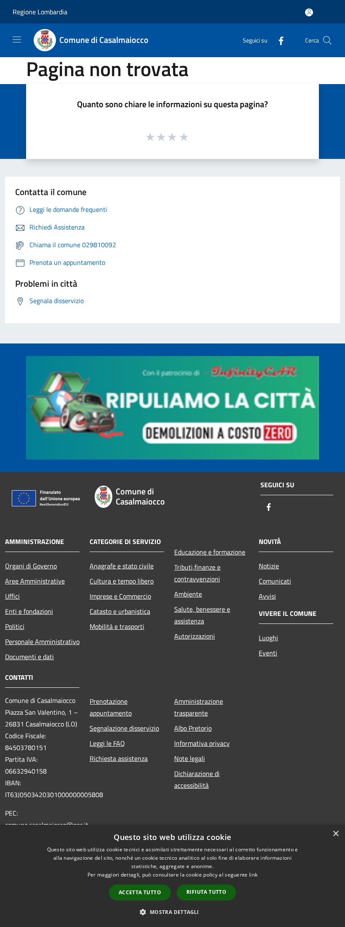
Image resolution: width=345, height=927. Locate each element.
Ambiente (188, 594)
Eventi (268, 653)
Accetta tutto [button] (140, 892)
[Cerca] (327, 40)
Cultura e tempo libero (122, 581)
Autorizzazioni (194, 636)
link (253, 874)
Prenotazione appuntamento (111, 707)
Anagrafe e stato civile (122, 566)
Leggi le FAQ (107, 743)
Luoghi (268, 638)
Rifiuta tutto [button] (206, 891)
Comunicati (275, 581)
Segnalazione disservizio (124, 728)
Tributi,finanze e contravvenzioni (197, 573)
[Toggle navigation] (17, 39)
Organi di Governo (31, 566)
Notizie (269, 566)
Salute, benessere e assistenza (202, 615)
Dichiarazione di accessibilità (197, 779)
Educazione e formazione (209, 552)
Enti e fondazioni (29, 611)
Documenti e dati (29, 657)
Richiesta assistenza (119, 758)
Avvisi (267, 596)
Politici (14, 626)
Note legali (189, 758)
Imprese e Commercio (120, 596)
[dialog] (172, 876)
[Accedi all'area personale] (309, 12)
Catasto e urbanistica (120, 611)
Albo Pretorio (193, 728)
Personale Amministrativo (42, 641)
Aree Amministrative (35, 581)
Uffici (12, 596)
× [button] (335, 834)
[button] (172, 912)
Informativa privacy (202, 743)
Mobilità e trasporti (117, 626)
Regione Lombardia (40, 12)
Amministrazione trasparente (198, 707)
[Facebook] (277, 40)
